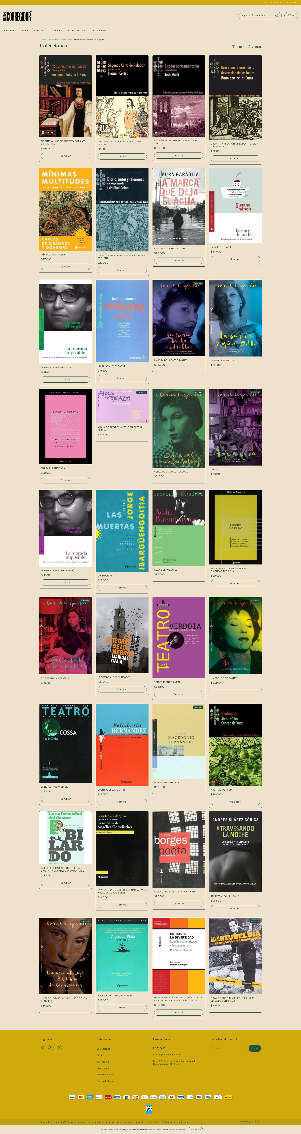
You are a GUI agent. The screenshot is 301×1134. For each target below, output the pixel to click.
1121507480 (159, 1048)
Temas (25, 30)
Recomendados (77, 30)
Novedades (57, 30)
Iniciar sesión (275, 2)
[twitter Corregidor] (59, 1047)
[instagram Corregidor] (42, 1047)
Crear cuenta (292, 2)
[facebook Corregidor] (50, 1047)
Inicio (42, 40)
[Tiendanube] (250, 1122)
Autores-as (39, 30)
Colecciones (9, 30)
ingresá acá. (155, 1122)
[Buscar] (277, 16)
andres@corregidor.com (167, 1054)
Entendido (195, 1129)
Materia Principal (53, 40)
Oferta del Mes (99, 30)
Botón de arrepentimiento (176, 1122)
